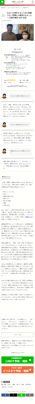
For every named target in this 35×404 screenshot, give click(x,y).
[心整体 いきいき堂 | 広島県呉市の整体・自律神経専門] (17, 2)
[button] (5, 395)
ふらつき (10, 387)
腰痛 (14, 384)
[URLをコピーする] (30, 395)
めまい (9, 384)
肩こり (18, 384)
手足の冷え (28, 384)
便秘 (23, 384)
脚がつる (4, 387)
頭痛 (5, 384)
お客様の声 (6, 382)
